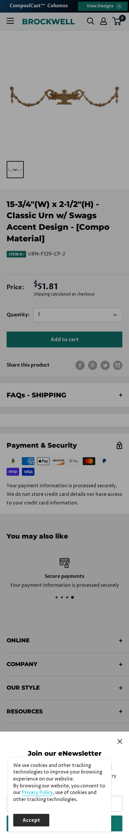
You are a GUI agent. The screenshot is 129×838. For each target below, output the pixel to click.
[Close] (119, 741)
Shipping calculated (52, 294)
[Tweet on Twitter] (105, 365)
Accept (31, 820)
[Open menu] (10, 21)
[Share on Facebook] (80, 365)
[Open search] (90, 21)
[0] (117, 21)
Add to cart (65, 339)
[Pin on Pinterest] (92, 365)
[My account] (103, 21)
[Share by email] (117, 365)
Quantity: (18, 315)
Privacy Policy (37, 792)
